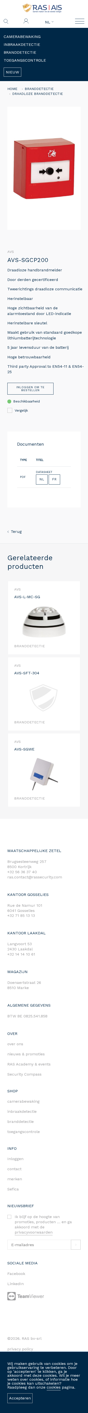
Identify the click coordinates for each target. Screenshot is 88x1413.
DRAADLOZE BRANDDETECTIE (37, 94)
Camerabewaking (22, 36)
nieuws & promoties (26, 1054)
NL (48, 22)
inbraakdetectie (22, 1111)
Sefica (13, 1189)
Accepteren (20, 1398)
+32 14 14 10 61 (21, 954)
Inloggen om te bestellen (30, 388)
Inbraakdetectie (22, 44)
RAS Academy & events (29, 1064)
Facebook (16, 1273)
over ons (15, 1044)
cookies (54, 1387)
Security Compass (24, 1074)
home (12, 89)
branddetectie (20, 1121)
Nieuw (12, 72)
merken (14, 1179)
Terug (16, 531)
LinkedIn (15, 1283)
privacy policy (20, 1349)
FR (54, 479)
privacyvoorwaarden (34, 1232)
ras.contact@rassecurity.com (34, 877)
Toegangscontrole (25, 60)
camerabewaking (23, 1101)
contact (14, 1169)
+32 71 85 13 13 (21, 915)
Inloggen (15, 1158)
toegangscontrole (23, 1131)
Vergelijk (21, 410)
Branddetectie (20, 52)
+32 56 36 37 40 (22, 872)
